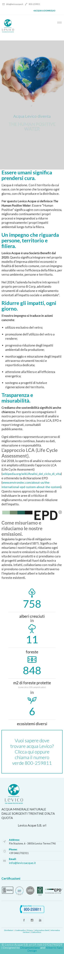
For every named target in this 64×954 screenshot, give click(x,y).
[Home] (8, 31)
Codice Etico (36, 932)
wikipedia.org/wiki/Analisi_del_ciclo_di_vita (31, 473)
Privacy (30, 930)
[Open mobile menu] (60, 22)
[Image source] (32, 890)
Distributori (8, 930)
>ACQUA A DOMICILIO (44, 10)
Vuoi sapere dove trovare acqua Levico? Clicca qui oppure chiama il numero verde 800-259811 (32, 751)
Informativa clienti (42, 930)
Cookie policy (20, 930)
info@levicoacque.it (15, 4)
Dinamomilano (30, 947)
